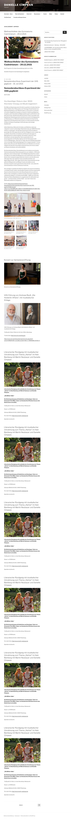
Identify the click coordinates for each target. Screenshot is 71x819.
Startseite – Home (8, 14)
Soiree (45, 96)
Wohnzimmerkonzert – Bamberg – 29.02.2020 (54, 45)
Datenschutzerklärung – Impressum (12, 815)
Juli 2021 (46, 78)
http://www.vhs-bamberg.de (18, 335)
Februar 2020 (47, 83)
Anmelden (46, 105)
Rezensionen (37, 14)
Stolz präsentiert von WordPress (28, 815)
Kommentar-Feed (48, 110)
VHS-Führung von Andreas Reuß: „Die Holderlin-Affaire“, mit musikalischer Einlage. (19, 297)
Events (45, 14)
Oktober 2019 (47, 86)
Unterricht (29, 14)
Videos (56, 14)
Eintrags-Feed (47, 107)
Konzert (46, 94)
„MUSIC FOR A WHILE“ (49, 51)
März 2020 (46, 81)
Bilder (50, 14)
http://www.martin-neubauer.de (20, 415)
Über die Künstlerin (19, 14)
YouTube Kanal (7, 17)
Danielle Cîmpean (18, 4)
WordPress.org (47, 112)
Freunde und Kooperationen (20, 17)
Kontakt (62, 14)
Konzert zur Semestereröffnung (17, 260)
